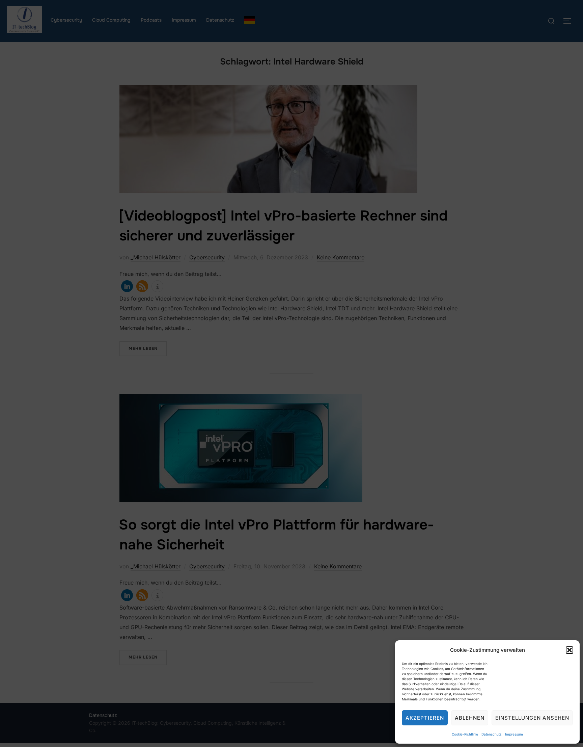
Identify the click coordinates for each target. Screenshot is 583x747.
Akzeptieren (425, 718)
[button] (569, 650)
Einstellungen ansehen (532, 718)
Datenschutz (491, 734)
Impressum (514, 734)
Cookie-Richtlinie (465, 734)
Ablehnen (469, 718)
